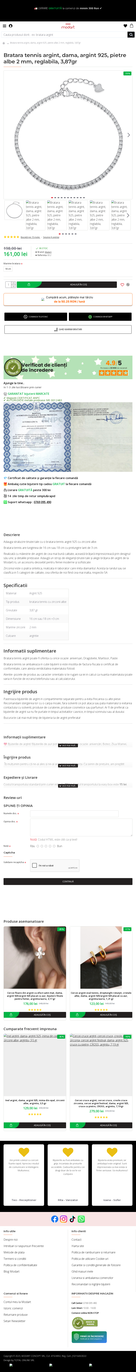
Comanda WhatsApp (102, 316)
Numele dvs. (10, 813)
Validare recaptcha (14, 862)
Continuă (68, 881)
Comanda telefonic (38, 316)
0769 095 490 (42, 502)
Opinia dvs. (10, 821)
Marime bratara (12, 263)
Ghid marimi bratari (70, 329)
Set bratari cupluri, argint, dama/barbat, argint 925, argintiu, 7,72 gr (35, 1102)
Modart (48, 252)
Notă (6, 845)
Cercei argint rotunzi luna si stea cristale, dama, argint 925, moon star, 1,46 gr (101, 994)
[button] (7, 134)
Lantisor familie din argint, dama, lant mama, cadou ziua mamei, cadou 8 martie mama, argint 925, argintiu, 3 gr (101, 1103)
